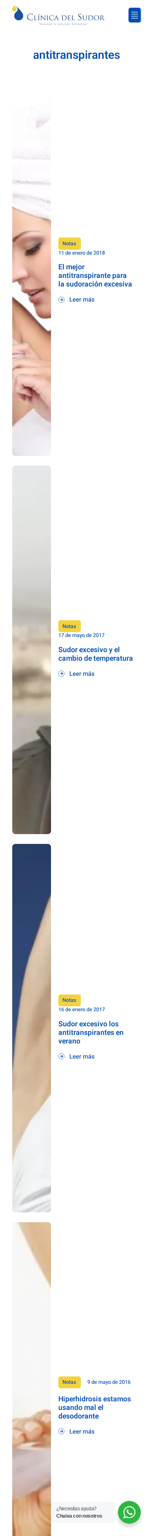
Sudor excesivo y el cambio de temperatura (95, 654)
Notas (69, 243)
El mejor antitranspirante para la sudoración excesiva (95, 275)
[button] (135, 15)
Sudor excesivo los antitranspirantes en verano (91, 1032)
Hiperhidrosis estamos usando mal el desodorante (94, 1407)
